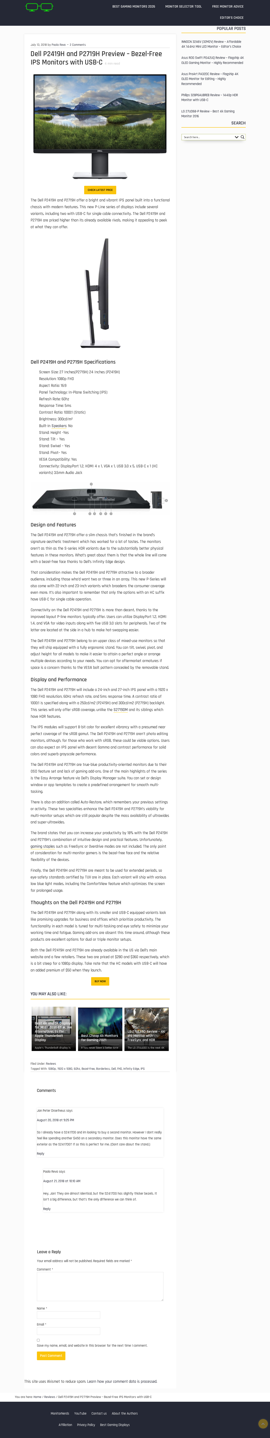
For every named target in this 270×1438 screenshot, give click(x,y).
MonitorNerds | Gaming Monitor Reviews (39, 7)
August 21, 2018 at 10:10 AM (61, 1181)
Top (263, 1424)
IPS (143, 1069)
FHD (119, 1069)
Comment (45, 1269)
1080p (52, 1069)
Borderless (103, 1069)
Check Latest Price (100, 190)
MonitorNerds (60, 1413)
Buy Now (100, 981)
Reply (40, 1154)
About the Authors (125, 1413)
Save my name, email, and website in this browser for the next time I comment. (92, 1346)
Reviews (51, 1064)
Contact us (99, 1413)
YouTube (80, 1413)
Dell (113, 1069)
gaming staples (43, 846)
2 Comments (78, 45)
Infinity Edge (131, 1069)
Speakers (58, 426)
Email (41, 1324)
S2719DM (120, 709)
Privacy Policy (86, 1425)
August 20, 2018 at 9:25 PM (55, 1120)
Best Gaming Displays (115, 1425)
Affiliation (65, 1425)
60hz (77, 1069)
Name (42, 1308)
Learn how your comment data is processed (122, 1381)
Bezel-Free (88, 1069)
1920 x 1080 (64, 1069)
